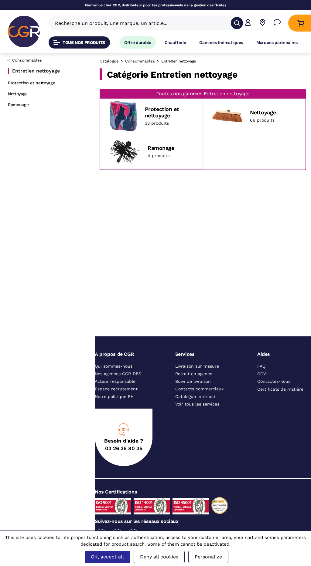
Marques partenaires (277, 42)
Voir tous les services (197, 407)
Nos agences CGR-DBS (118, 377)
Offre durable (137, 42)
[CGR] (24, 31)
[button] (247, 23)
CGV (261, 377)
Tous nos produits (84, 42)
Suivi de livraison (193, 384)
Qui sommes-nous (113, 369)
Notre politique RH (114, 399)
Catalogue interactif (196, 399)
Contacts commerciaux (199, 392)
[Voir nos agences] (262, 23)
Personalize (208, 557)
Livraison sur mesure (197, 369)
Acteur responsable (115, 384)
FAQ (261, 369)
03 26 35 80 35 (123, 452)
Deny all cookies (159, 557)
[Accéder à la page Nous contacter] (277, 23)
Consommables (27, 60)
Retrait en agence (193, 377)
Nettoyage (18, 93)
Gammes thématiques (221, 42)
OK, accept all (107, 557)
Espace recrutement (116, 392)
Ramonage (18, 104)
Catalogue (109, 61)
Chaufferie (175, 42)
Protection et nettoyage (31, 82)
